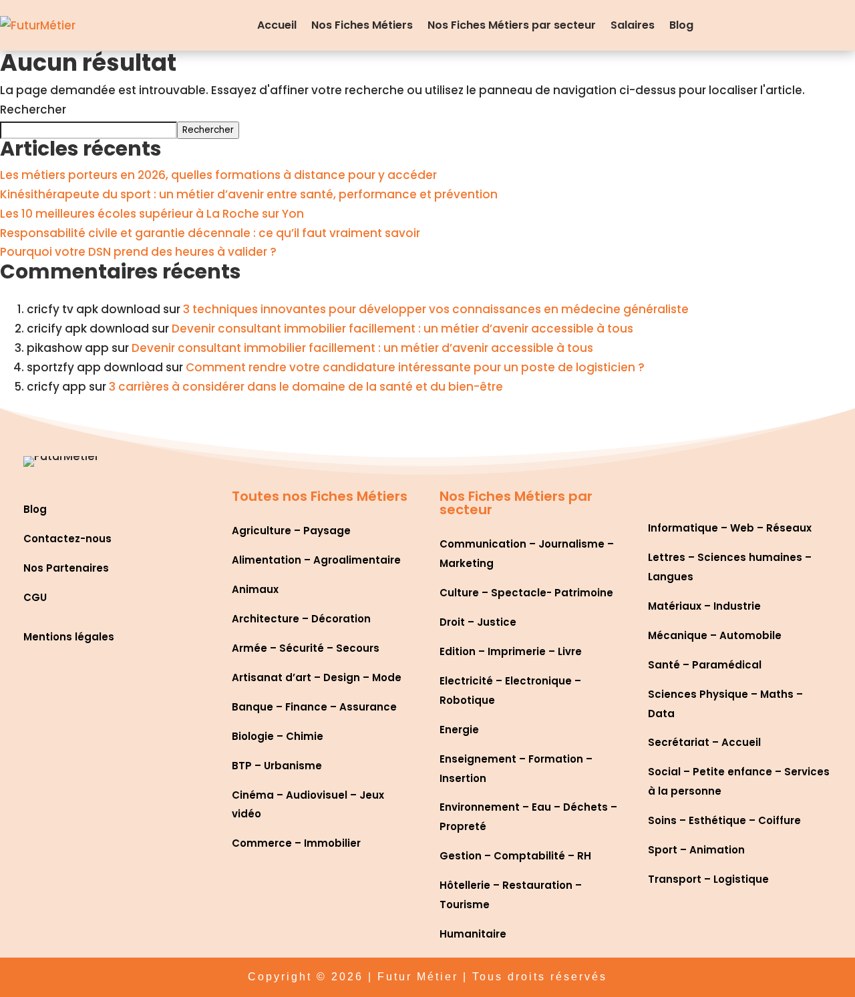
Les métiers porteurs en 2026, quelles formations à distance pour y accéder (218, 175)
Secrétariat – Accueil (704, 742)
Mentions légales (68, 637)
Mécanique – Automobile (715, 635)
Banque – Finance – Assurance (314, 707)
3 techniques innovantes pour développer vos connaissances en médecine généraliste (436, 309)
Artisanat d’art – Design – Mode (316, 677)
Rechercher (33, 110)
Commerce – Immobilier (296, 843)
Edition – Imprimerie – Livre (511, 651)
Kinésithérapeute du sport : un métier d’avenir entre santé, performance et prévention (249, 194)
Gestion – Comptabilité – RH (515, 856)
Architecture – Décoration (301, 619)
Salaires (633, 25)
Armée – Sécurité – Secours (305, 648)
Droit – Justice (478, 622)
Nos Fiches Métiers (362, 25)
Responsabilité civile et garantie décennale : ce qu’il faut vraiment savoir (210, 233)
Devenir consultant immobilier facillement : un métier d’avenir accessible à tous (402, 329)
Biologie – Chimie (277, 736)
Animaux (255, 589)
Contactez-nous (67, 539)
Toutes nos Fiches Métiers (319, 496)
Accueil (277, 25)
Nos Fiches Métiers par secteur (512, 25)
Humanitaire (473, 934)
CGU (35, 597)
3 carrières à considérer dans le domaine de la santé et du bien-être (306, 387)
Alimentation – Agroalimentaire (316, 560)
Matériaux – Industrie (704, 606)
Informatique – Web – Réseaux (730, 528)
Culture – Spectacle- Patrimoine (526, 593)
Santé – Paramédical (704, 665)
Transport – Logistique (708, 879)
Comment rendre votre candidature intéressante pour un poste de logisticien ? (415, 367)
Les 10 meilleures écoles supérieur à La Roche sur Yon (152, 214)
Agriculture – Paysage (291, 531)
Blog (681, 25)
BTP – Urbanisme (277, 766)
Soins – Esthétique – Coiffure (724, 820)
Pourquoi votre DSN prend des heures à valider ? (138, 252)
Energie (459, 730)
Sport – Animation (696, 850)
